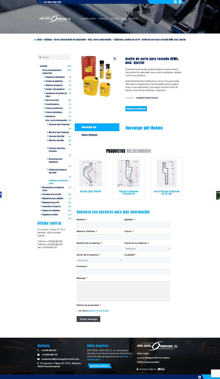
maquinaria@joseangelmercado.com (60, 359)
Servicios (114, 18)
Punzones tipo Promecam (59, 124)
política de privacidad (99, 310)
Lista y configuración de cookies (153, 357)
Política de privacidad (148, 362)
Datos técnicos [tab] (89, 135)
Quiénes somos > (99, 365)
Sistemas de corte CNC (51, 194)
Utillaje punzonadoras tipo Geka (58, 171)
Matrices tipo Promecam (59, 132)
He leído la (94, 310)
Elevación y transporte (51, 206)
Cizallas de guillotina (54, 81)
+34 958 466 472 (55, 244)
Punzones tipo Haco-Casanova (57, 150)
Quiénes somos (88, 18)
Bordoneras (50, 116)
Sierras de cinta (52, 100)
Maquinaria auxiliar (50, 214)
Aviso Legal (143, 353)
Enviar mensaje (88, 319)
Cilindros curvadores (54, 85)
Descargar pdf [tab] (89, 127)
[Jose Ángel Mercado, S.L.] (55, 18)
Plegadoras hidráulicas (55, 77)
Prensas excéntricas (54, 108)
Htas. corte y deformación (99, 39)
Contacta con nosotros (136, 108)
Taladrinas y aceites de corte (127, 39)
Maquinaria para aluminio (52, 198)
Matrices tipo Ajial (56, 140)
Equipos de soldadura (51, 210)
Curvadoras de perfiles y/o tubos (56, 95)
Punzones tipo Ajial (56, 136)
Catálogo (103, 18)
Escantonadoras (52, 104)
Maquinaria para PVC (50, 202)
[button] (115, 58)
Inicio (39, 39)
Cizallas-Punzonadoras (55, 89)
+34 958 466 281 (52, 2)
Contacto (133, 18)
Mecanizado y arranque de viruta (53, 189)
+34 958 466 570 (49, 354)
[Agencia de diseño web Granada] (199, 377)
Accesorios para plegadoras (55, 160)
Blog (124, 18)
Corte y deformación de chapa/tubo (70, 39)
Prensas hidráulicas (54, 112)
